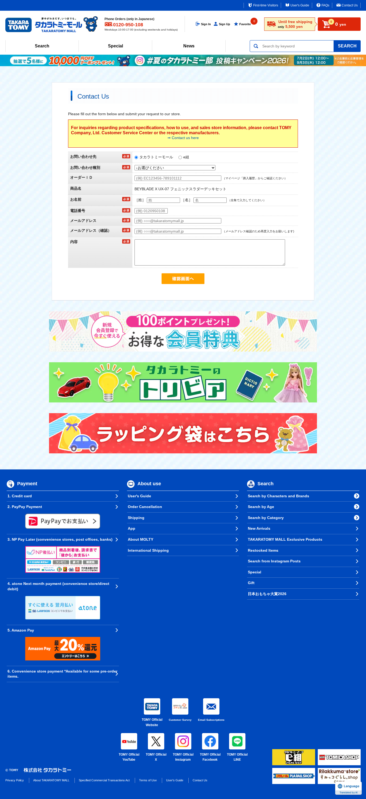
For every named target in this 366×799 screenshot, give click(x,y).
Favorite (245, 24)
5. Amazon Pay (21, 630)
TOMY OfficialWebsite (152, 722)
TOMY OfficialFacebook (210, 757)
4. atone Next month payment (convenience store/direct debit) (58, 586)
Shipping (136, 518)
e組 (186, 157)
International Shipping (148, 550)
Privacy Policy (14, 780)
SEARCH (347, 46)
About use (149, 483)
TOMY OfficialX (156, 757)
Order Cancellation (145, 507)
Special (115, 46)
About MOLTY (140, 539)
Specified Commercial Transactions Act (104, 780)
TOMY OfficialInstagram (183, 757)
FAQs (325, 5)
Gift (251, 583)
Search (42, 46)
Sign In (206, 24)
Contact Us (350, 5)
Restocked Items (263, 550)
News (189, 46)
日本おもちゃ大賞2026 (267, 594)
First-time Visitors (265, 5)
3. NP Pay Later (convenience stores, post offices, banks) (60, 539)
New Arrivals (259, 528)
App (131, 528)
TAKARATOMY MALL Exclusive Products (285, 539)
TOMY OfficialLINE (237, 757)
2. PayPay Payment (25, 507)
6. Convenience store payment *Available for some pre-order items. (62, 674)
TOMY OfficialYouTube (129, 757)
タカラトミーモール (156, 157)
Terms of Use (148, 780)
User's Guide (299, 5)
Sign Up (224, 24)
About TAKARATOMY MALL (51, 780)
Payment (27, 483)
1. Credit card (20, 496)
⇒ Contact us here (183, 138)
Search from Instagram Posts (274, 561)
